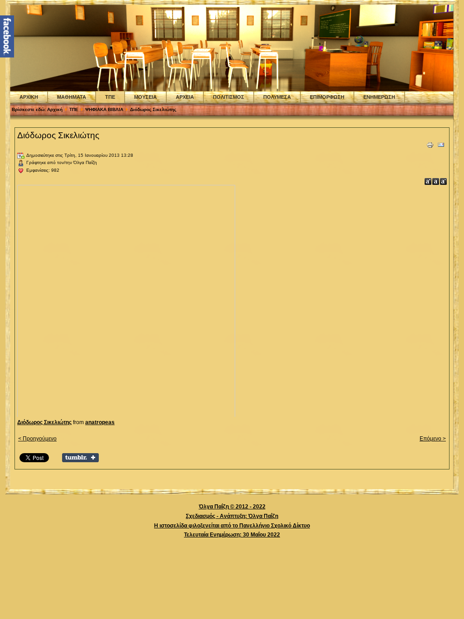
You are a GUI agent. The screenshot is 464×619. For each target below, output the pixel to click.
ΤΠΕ (110, 97)
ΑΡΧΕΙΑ (185, 97)
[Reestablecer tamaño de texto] (435, 181)
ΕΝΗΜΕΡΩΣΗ (379, 97)
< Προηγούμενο (37, 438)
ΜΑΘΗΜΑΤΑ (71, 97)
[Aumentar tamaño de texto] (428, 181)
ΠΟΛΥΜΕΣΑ (277, 97)
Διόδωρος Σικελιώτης (58, 135)
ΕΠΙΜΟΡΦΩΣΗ (327, 97)
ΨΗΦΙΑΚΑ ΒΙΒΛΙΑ (104, 109)
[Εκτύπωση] (430, 147)
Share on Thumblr (80, 457)
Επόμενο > (433, 438)
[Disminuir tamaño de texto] (443, 181)
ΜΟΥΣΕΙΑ (145, 97)
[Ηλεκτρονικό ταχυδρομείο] (441, 147)
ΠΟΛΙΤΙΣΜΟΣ (228, 97)
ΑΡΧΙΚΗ (28, 97)
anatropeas (100, 422)
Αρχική (55, 109)
